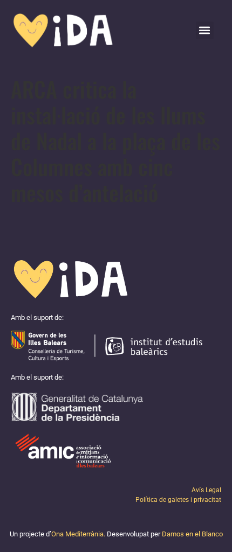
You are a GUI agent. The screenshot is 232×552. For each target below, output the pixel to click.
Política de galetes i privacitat (178, 500)
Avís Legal (206, 490)
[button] (205, 30)
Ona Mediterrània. (78, 534)
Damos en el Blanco (192, 534)
